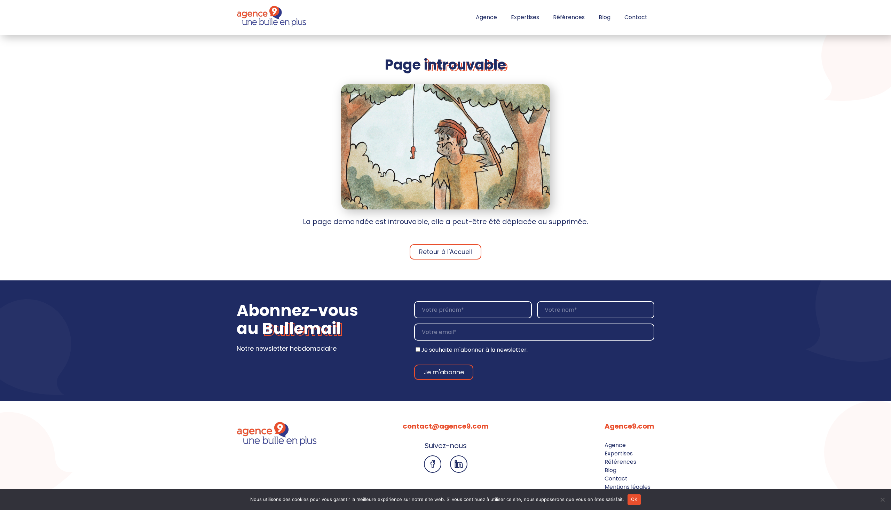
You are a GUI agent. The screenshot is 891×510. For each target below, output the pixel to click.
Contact (635, 17)
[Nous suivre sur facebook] (432, 464)
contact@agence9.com (446, 426)
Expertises (525, 17)
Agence (486, 17)
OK (634, 499)
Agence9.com (629, 426)
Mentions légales (627, 487)
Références (569, 17)
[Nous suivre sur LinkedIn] (458, 464)
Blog (604, 17)
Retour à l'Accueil (445, 251)
